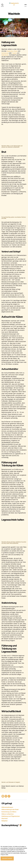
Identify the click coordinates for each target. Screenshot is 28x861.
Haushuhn (10, 51)
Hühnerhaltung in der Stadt (9, 809)
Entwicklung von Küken (8, 812)
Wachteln (4, 818)
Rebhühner (4, 55)
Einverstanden (7, 858)
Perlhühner (4, 53)
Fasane (14, 53)
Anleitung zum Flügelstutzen (10, 816)
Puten (15, 51)
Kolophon (4, 821)
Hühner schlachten (7, 814)
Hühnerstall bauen (7, 807)
